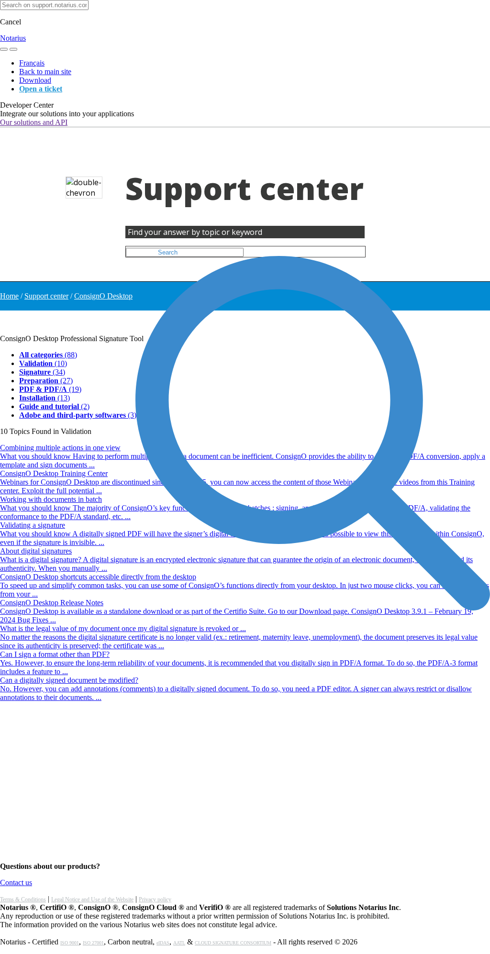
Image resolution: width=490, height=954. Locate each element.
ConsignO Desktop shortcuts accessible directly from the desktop (98, 577)
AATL (179, 942)
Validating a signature (32, 525)
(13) (44, 398)
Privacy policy (155, 899)
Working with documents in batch (51, 499)
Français (32, 63)
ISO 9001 (69, 942)
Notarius (13, 38)
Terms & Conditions (23, 899)
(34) (42, 372)
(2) (54, 406)
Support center (46, 296)
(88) (48, 355)
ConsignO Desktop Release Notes (51, 603)
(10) (43, 363)
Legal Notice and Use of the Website (92, 899)
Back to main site (45, 71)
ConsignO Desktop (103, 296)
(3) (77, 415)
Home (9, 296)
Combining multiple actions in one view (60, 448)
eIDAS (162, 942)
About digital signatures (36, 551)
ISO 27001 (93, 942)
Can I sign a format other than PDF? (55, 654)
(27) (46, 381)
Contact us (16, 882)
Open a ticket (40, 89)
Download (35, 80)
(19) (50, 389)
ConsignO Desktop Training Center (54, 473)
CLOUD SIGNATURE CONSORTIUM (233, 942)
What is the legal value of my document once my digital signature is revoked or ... (123, 628)
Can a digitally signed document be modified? (69, 680)
